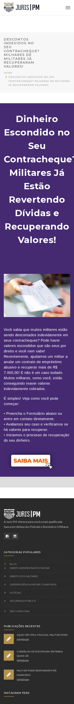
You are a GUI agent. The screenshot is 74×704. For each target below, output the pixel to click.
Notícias (15, 592)
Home (8, 72)
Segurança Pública (23, 600)
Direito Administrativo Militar (30, 568)
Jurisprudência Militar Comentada (33, 584)
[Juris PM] (21, 7)
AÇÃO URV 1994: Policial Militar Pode (42, 634)
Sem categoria (19, 611)
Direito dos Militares (24, 576)
